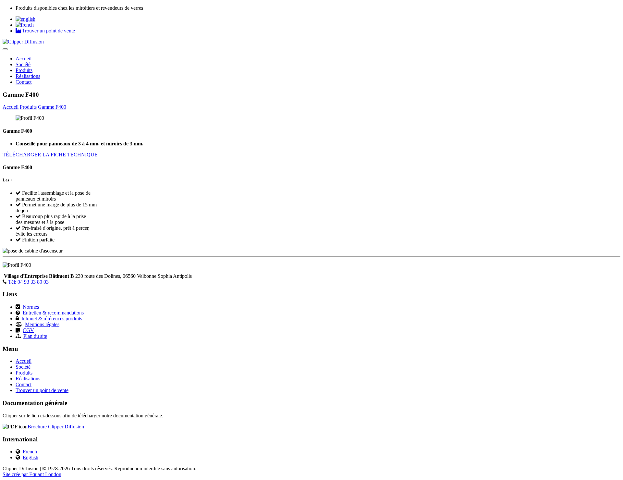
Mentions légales (42, 324)
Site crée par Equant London (32, 474)
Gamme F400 (52, 107)
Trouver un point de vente (48, 30)
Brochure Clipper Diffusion (56, 426)
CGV (28, 330)
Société (23, 64)
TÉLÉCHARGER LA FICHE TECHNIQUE (50, 154)
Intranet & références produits (51, 318)
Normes (31, 307)
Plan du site (35, 336)
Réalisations (28, 76)
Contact (23, 82)
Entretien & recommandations (53, 312)
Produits (24, 70)
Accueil (23, 58)
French (30, 451)
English (30, 457)
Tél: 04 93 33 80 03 (28, 282)
